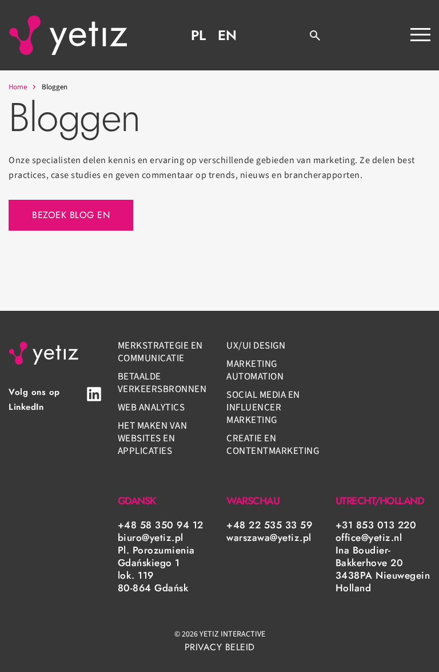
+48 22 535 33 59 (269, 525)
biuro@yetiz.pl (150, 537)
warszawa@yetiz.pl (269, 537)
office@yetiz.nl (369, 537)
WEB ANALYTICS (151, 407)
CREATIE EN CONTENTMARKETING (272, 445)
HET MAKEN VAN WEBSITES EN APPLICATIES (152, 438)
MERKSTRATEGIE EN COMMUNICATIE (160, 352)
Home (18, 87)
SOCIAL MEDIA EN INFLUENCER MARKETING (263, 407)
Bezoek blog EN (71, 215)
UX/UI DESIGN (255, 346)
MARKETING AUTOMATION (255, 370)
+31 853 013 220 (376, 525)
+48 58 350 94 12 (160, 525)
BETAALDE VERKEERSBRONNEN (162, 383)
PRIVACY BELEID (220, 647)
